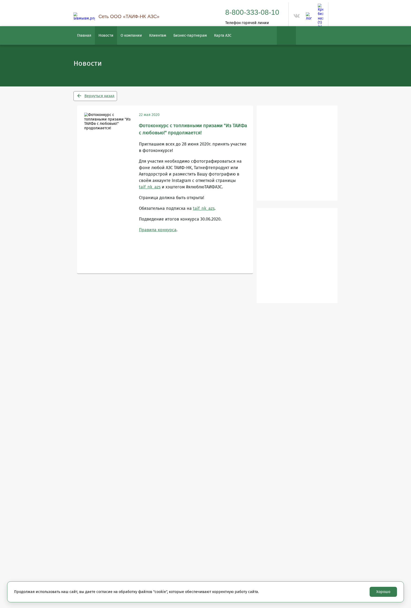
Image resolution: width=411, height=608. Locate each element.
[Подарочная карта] (297, 255)
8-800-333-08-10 (252, 12)
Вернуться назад (99, 96)
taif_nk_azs (150, 187)
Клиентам (157, 35)
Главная (84, 35)
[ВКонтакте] (297, 17)
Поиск (286, 35)
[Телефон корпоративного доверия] (297, 153)
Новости (105, 35)
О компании (131, 35)
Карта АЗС (222, 35)
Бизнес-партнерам (190, 35)
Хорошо (383, 591)
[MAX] (320, 16)
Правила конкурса (157, 229)
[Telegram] (309, 16)
